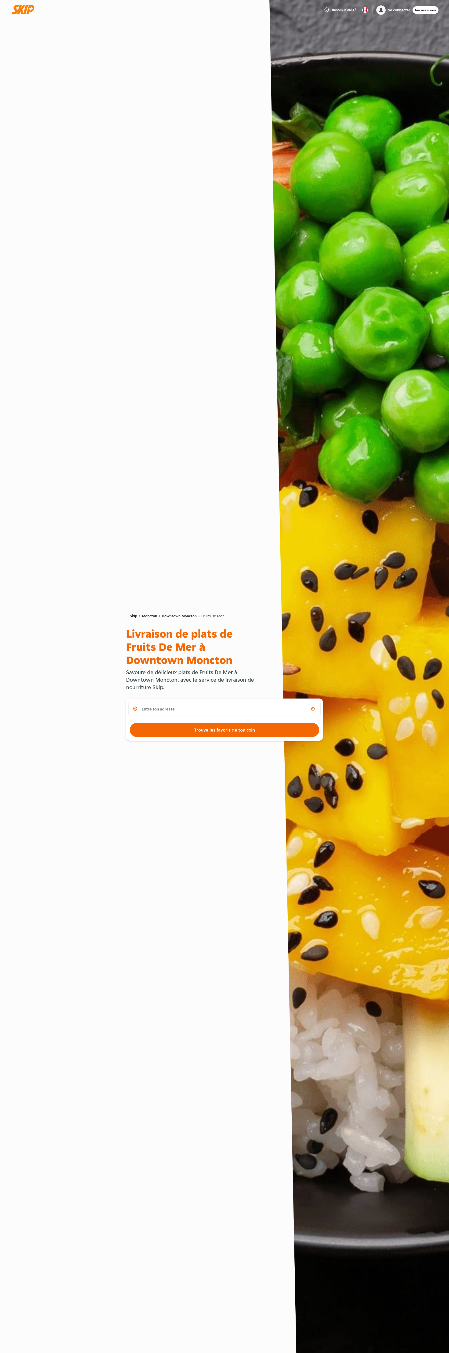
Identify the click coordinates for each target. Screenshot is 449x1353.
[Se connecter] (381, 10)
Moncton (149, 615)
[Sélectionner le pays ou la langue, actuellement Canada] (365, 10)
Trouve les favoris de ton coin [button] (224, 730)
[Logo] (25, 10)
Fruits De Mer (212, 615)
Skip (133, 615)
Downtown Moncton (179, 615)
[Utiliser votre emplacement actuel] (313, 709)
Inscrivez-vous (425, 10)
